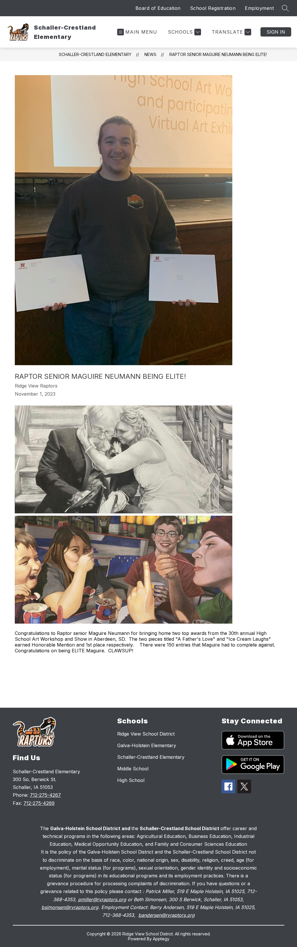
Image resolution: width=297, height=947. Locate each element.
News (150, 54)
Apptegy (161, 938)
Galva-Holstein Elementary (146, 745)
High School (130, 780)
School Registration (213, 8)
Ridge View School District (146, 734)
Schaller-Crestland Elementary (95, 54)
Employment (259, 8)
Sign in (276, 32)
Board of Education (158, 8)
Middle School (132, 769)
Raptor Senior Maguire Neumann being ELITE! (218, 54)
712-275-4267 (45, 795)
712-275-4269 (39, 803)
